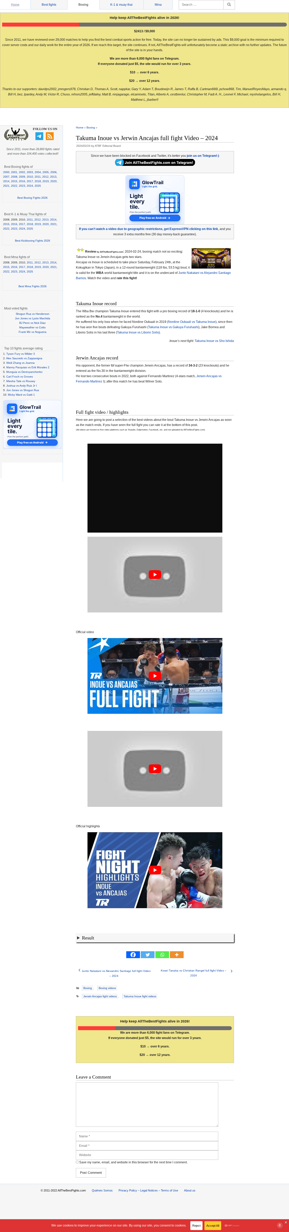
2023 (22, 185)
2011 (38, 176)
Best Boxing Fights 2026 (32, 197)
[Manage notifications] (280, 1225)
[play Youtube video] (154, 575)
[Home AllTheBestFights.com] (16, 139)
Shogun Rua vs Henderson (32, 313)
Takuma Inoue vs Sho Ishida (214, 341)
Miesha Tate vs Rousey (20, 381)
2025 (38, 185)
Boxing (83, 4)
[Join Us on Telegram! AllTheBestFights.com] (155, 165)
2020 (53, 181)
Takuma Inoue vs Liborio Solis (138, 332)
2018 (38, 181)
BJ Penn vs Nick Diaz (32, 322)
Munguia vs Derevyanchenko (24, 371)
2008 (14, 176)
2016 (22, 181)
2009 (22, 176)
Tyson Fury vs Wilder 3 (20, 353)
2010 (30, 176)
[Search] (229, 4)
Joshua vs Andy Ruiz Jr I (21, 385)
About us (189, 1190)
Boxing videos (107, 988)
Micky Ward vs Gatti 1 (21, 394)
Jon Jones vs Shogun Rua (22, 390)
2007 (6, 176)
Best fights (49, 4)
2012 (45, 176)
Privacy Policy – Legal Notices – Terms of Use (148, 1190)
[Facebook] (133, 954)
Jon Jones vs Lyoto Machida (32, 318)
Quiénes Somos (102, 1190)
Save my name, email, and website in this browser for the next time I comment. (133, 1162)
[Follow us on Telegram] (39, 139)
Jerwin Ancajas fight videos (100, 996)
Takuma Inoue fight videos (140, 996)
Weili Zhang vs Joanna (20, 362)
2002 (22, 172)
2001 (14, 172)
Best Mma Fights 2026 (32, 286)
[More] (177, 954)
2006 (53, 172)
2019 (45, 181)
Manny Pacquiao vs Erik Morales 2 (27, 367)
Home (15, 4)
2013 (53, 176)
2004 (38, 172)
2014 (6, 181)
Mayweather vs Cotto (32, 327)
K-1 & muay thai (121, 4)
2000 (6, 172)
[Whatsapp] (162, 954)
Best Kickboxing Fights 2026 (32, 240)
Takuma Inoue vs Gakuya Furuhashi (173, 327)
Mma (158, 4)
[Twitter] (148, 954)
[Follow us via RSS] (50, 139)
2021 (6, 185)
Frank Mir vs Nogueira (32, 331)
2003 (30, 172)
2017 (30, 181)
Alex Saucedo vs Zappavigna (24, 358)
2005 (45, 172)
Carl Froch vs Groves (19, 376)
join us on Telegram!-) (203, 155)
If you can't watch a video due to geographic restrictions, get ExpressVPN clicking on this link (148, 229)
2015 (14, 181)
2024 (30, 185)
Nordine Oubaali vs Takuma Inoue (191, 321)
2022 (14, 185)
